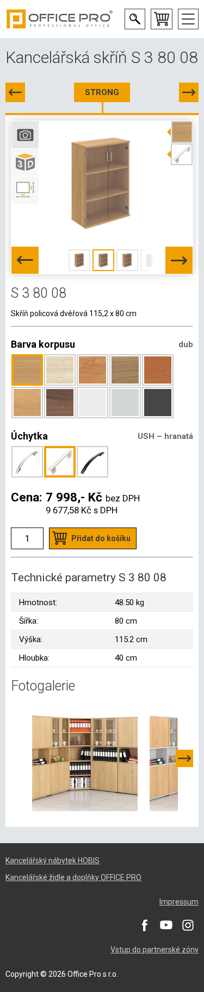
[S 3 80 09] (189, 92)
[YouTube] (166, 925)
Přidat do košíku (101, 538)
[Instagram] (188, 925)
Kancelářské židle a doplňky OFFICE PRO (73, 877)
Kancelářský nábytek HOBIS (52, 860)
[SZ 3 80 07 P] (15, 92)
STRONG (102, 92)
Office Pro (59, 19)
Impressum (179, 901)
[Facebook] (144, 925)
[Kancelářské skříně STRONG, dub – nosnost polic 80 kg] (85, 758)
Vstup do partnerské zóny (154, 949)
